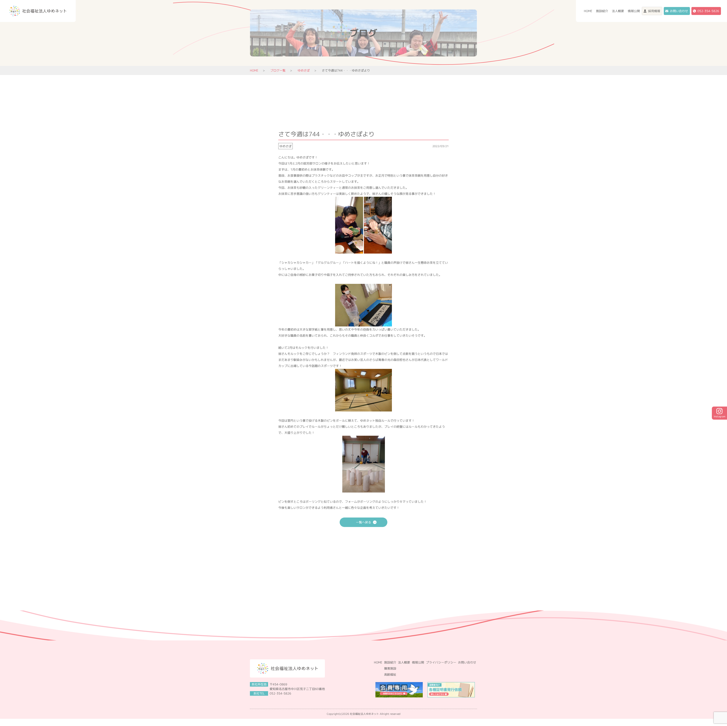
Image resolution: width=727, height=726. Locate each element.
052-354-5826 (708, 11)
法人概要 (618, 11)
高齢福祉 (390, 674)
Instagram (719, 416)
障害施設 (390, 668)
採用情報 (654, 11)
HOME (588, 11)
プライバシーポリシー (441, 662)
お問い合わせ (679, 11)
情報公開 (634, 11)
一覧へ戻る (363, 522)
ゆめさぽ (285, 146)
